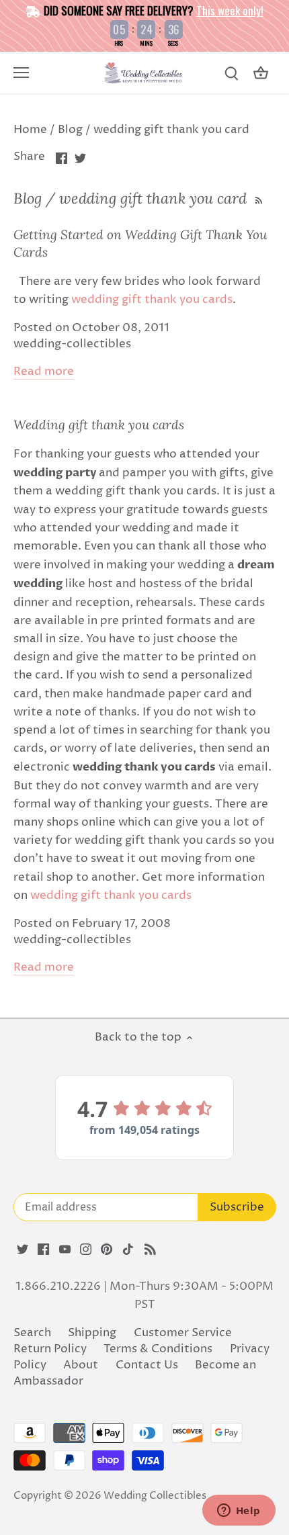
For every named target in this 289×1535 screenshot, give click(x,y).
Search (32, 1333)
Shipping (92, 1333)
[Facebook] (43, 1249)
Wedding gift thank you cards (98, 424)
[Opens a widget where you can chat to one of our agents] (239, 1511)
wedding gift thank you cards (152, 300)
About (80, 1365)
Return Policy (50, 1349)
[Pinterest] (106, 1249)
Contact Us (147, 1365)
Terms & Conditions (158, 1349)
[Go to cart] (261, 73)
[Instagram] (85, 1249)
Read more (43, 372)
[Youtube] (65, 1249)
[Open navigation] (21, 72)
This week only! (229, 10)
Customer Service (183, 1333)
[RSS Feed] (257, 198)
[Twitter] (22, 1249)
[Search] (231, 73)
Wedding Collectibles (155, 1496)
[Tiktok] (128, 1249)
